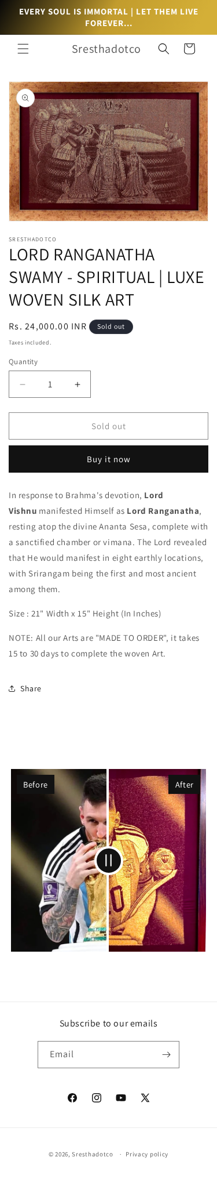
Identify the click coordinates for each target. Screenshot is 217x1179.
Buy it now (109, 459)
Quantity (23, 362)
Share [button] (31, 688)
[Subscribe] (166, 1054)
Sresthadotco (92, 1154)
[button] (23, 48)
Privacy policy (147, 1154)
